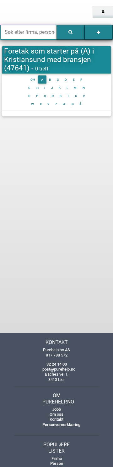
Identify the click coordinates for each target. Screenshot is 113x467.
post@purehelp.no (58, 369)
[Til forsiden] (23, 12)
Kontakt (56, 419)
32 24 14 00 (56, 364)
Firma (56, 458)
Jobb (56, 409)
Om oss (56, 414)
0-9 (32, 80)
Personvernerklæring (61, 424)
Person (56, 463)
